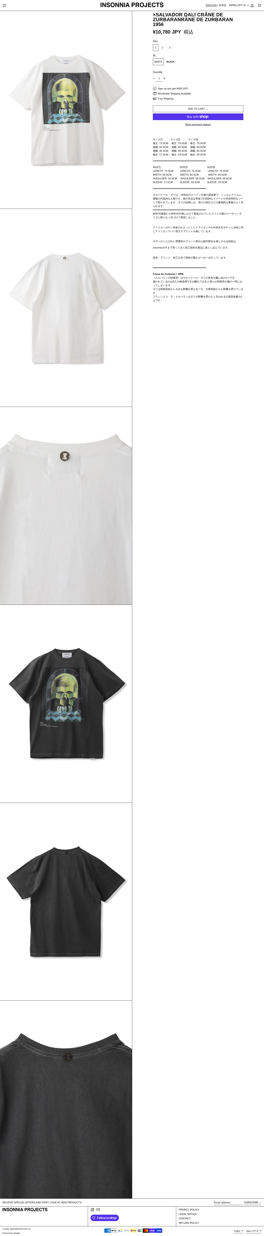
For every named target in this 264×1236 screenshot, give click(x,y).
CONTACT (185, 1218)
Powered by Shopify (11, 1233)
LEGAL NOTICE (188, 1214)
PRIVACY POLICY (189, 1209)
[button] (66, 110)
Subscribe (251, 1202)
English (237, 1231)
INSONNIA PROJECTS (20, 1229)
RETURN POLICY (189, 1222)
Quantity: (158, 72)
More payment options (198, 124)
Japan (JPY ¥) (237, 5)
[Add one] (164, 78)
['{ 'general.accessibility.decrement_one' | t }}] (154, 78)
